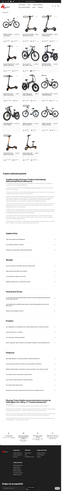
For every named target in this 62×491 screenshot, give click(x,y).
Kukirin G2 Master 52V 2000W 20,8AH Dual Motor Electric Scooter (9, 65)
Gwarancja (13, 437)
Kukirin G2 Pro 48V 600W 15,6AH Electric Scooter (9, 95)
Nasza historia (28, 453)
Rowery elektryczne (17, 453)
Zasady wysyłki (16, 467)
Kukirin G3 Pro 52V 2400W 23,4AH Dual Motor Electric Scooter (9, 154)
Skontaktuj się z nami (29, 456)
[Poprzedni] (19, 1)
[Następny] (42, 1)
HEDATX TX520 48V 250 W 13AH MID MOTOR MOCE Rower (28, 125)
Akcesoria (15, 456)
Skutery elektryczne (17, 454)
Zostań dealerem (40, 454)
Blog (26, 454)
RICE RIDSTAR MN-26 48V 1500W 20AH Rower (8, 125)
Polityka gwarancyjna (18, 465)
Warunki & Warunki (17, 470)
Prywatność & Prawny (18, 472)
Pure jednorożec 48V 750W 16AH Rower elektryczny (47, 95)
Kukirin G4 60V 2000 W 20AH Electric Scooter (47, 36)
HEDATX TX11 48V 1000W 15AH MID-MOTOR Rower (46, 125)
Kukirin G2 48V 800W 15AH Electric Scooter (28, 35)
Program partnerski (41, 453)
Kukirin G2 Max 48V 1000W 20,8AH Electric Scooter (28, 154)
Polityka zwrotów (17, 469)
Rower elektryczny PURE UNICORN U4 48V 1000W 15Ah (27, 95)
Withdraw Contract (17, 474)
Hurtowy (39, 456)
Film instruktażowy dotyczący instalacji (32, 187)
